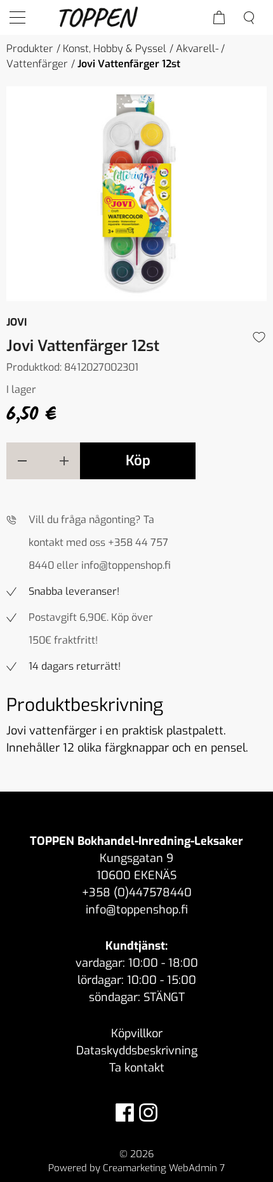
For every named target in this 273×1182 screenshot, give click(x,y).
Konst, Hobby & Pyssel (114, 48)
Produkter (29, 48)
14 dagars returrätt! (75, 666)
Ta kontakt (136, 1067)
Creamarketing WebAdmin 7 (164, 1168)
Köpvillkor (137, 1033)
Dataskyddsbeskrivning (136, 1050)
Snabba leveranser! (74, 591)
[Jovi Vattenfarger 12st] (136, 193)
